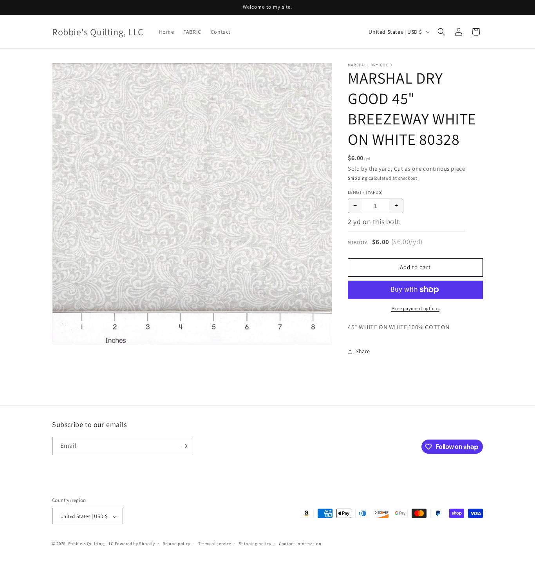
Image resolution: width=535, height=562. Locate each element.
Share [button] (363, 351)
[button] (441, 31)
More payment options (415, 308)
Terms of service (214, 543)
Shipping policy (255, 543)
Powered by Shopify (135, 544)
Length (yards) (365, 192)
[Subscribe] (184, 446)
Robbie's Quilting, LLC (91, 544)
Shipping (358, 178)
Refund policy (176, 543)
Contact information (300, 543)
